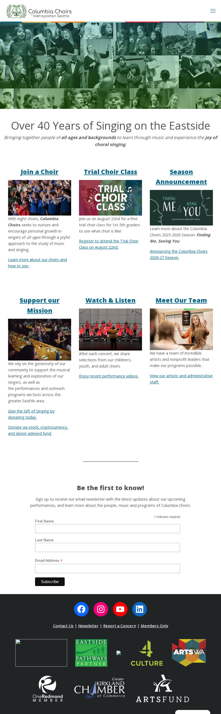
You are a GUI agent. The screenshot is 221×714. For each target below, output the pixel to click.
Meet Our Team (181, 300)
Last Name (44, 540)
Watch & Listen (110, 300)
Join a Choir (39, 171)
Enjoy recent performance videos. (109, 376)
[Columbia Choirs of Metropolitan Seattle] (38, 10)
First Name (44, 521)
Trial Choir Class (110, 171)
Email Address (49, 560)
